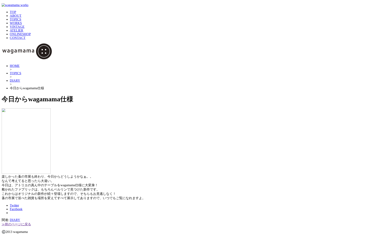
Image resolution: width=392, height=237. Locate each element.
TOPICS (15, 19)
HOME (15, 66)
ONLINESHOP (20, 34)
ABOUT (15, 15)
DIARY (15, 80)
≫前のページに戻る (16, 224)
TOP (13, 12)
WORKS (16, 23)
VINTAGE (17, 26)
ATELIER (16, 30)
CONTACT (18, 38)
